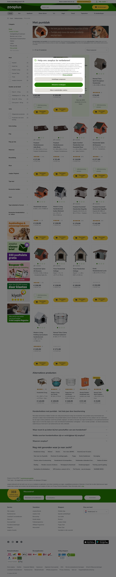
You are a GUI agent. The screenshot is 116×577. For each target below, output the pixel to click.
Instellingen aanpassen (58, 79)
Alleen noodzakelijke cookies (58, 90)
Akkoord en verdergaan (59, 85)
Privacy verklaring (67, 75)
